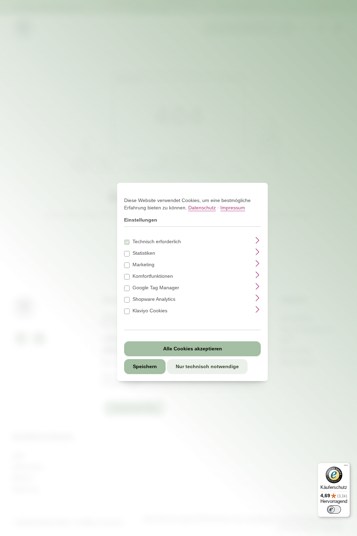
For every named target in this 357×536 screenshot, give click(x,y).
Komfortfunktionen (152, 276)
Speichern (145, 366)
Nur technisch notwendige (207, 366)
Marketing (143, 264)
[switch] (334, 509)
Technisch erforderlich (156, 241)
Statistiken (143, 253)
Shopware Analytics (153, 299)
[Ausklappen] (257, 240)
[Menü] (346, 467)
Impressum (232, 207)
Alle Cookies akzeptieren (192, 348)
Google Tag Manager (155, 287)
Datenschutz (202, 207)
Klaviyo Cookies (149, 310)
